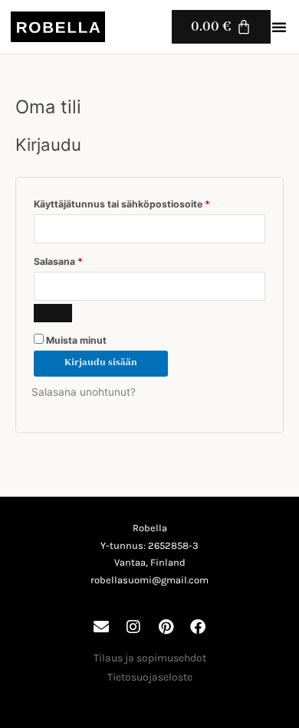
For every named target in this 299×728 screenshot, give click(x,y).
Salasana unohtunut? (83, 392)
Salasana (81, 260)
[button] (279, 26)
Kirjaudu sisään (100, 363)
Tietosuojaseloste (149, 677)
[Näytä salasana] (53, 313)
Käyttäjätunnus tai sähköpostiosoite (144, 202)
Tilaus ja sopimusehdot (150, 657)
